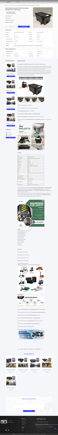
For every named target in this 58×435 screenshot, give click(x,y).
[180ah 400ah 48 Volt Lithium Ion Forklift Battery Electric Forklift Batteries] (11, 380)
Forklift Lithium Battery (14, 5)
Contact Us (11, 26)
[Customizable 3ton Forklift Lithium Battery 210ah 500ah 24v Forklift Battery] (11, 362)
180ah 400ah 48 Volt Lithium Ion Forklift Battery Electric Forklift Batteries (11, 387)
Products (9, 5)
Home (7, 5)
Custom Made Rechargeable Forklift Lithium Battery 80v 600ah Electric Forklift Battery (10, 74)
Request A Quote (23, 26)
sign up (50, 426)
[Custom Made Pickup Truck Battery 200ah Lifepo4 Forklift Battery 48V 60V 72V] (47, 362)
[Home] (8, 418)
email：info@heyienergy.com (10, 422)
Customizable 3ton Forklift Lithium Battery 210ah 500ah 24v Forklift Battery (11, 369)
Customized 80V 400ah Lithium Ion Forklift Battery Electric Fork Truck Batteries (10, 107)
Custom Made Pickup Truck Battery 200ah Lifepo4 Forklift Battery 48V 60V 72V (47, 370)
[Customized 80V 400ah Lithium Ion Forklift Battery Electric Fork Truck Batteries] (35, 362)
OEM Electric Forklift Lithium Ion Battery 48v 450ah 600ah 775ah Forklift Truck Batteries (10, 91)
